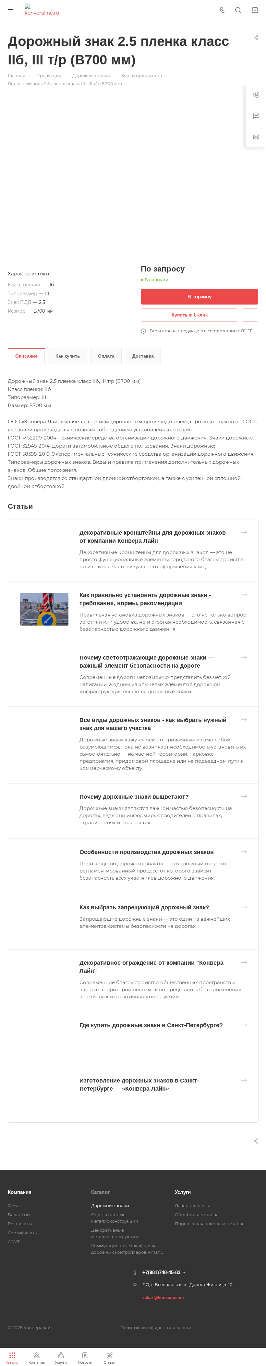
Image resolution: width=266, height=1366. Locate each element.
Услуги (183, 1192)
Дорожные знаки (110, 1205)
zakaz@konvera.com (163, 1297)
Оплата (106, 356)
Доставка (143, 356)
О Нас (14, 1205)
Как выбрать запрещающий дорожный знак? (144, 907)
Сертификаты (23, 1232)
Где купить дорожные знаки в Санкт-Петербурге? (151, 1025)
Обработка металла (197, 1214)
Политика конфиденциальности (155, 1327)
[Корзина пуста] (254, 10)
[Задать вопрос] (250, 315)
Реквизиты (20, 1223)
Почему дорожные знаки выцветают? (134, 797)
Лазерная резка (193, 1205)
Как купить (67, 356)
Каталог (100, 1192)
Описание (26, 356)
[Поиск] (238, 10)
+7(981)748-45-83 (161, 1272)
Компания (19, 1192)
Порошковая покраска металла (210, 1223)
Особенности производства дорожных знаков (146, 852)
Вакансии (19, 1214)
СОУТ (14, 1241)
